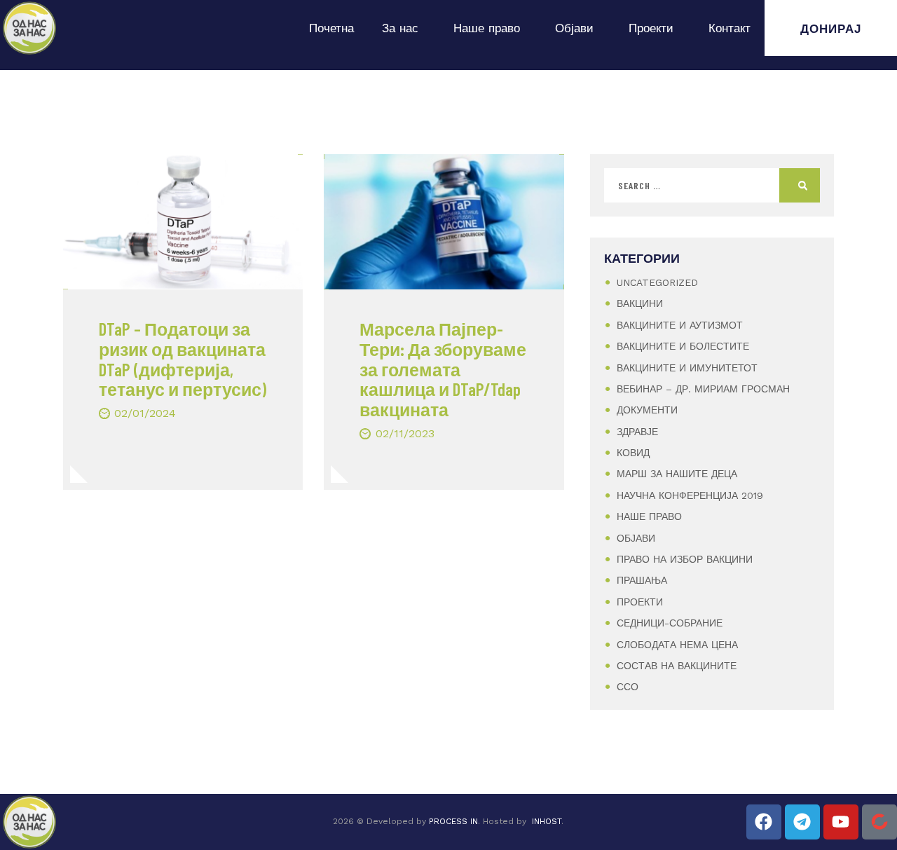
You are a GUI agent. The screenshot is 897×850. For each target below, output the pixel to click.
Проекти (651, 28)
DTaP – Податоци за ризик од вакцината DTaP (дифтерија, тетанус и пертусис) (182, 359)
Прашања (642, 580)
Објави (574, 28)
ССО (627, 686)
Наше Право (649, 516)
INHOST (546, 821)
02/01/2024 (145, 413)
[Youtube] (840, 821)
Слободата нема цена (677, 644)
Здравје (637, 431)
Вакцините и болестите (683, 346)
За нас (400, 28)
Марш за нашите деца (677, 473)
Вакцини (640, 303)
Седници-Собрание (670, 623)
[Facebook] (763, 821)
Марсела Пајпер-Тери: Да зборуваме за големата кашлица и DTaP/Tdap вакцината (443, 369)
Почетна (331, 28)
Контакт (729, 28)
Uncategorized (657, 282)
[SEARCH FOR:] (712, 185)
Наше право (486, 28)
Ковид (633, 452)
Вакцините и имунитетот (687, 367)
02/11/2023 (405, 433)
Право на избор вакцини (685, 559)
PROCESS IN (453, 821)
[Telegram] (802, 821)
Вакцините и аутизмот (680, 325)
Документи (647, 410)
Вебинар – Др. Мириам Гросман (703, 389)
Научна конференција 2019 (690, 495)
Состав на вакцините (677, 665)
